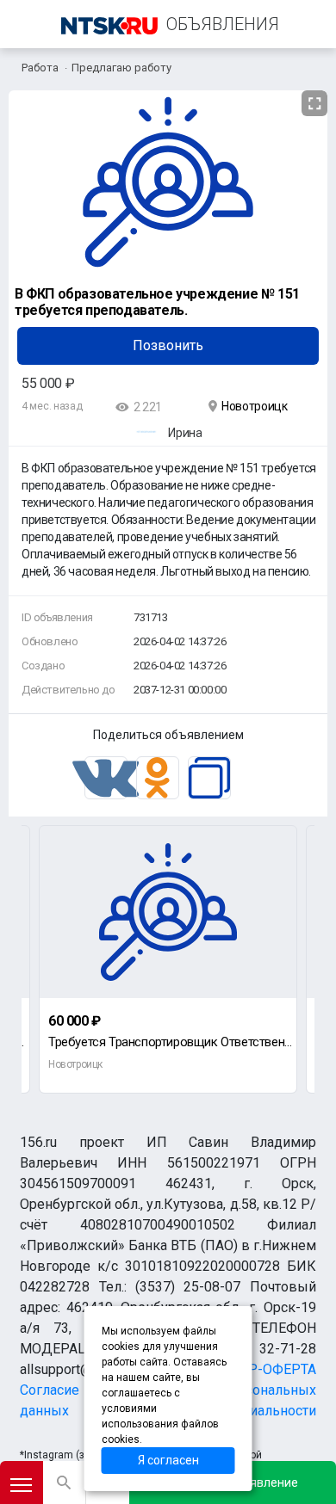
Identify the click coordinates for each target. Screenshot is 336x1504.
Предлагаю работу (121, 67)
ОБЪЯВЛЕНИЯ (222, 24)
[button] (312, 104)
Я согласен (168, 1460)
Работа (40, 67)
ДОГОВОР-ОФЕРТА (254, 1369)
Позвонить (168, 345)
